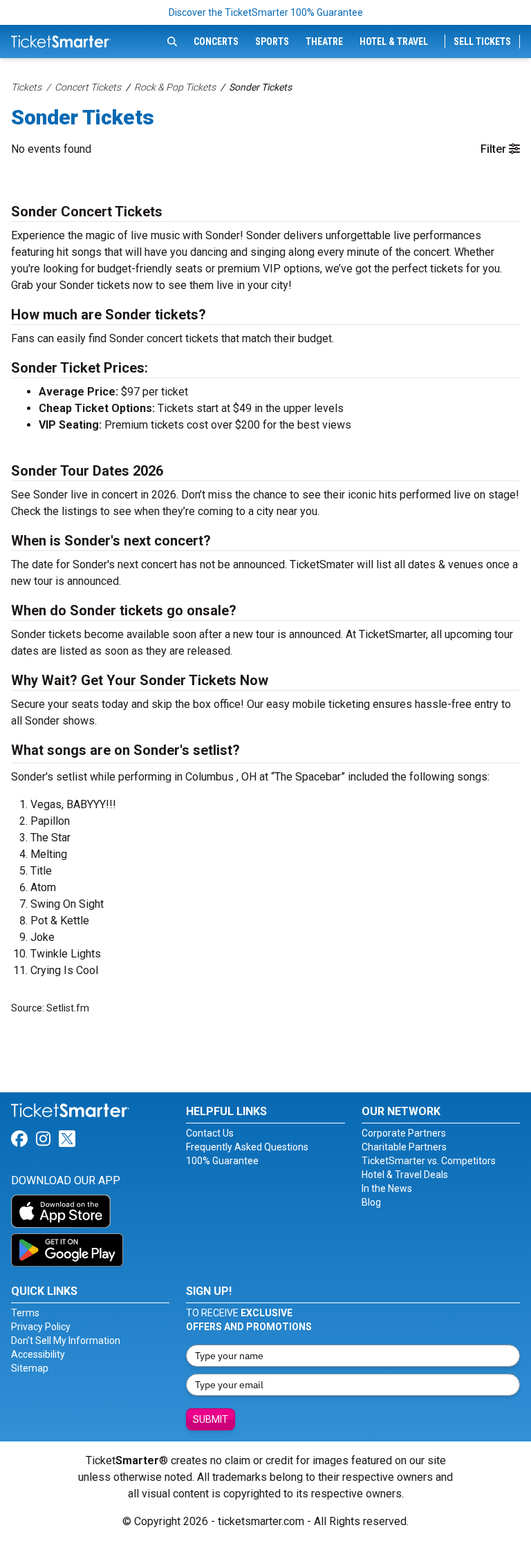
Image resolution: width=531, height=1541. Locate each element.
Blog (371, 1202)
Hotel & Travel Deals (405, 1174)
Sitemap (29, 1368)
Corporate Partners (404, 1133)
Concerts (216, 41)
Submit (210, 1419)
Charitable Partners (404, 1146)
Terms (25, 1312)
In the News (387, 1188)
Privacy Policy (41, 1326)
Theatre (324, 41)
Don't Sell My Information (65, 1340)
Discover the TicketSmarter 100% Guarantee (266, 12)
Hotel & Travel (394, 41)
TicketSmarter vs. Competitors (429, 1160)
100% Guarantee (222, 1160)
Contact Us (210, 1133)
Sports (272, 41)
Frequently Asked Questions (247, 1146)
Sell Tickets (482, 41)
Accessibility (38, 1354)
